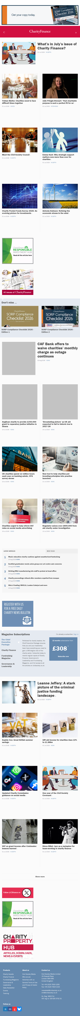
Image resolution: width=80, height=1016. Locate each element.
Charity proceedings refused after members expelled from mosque (33, 578)
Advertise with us (28, 980)
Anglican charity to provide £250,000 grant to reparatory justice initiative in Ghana (19, 424)
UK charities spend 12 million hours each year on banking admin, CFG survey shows (18, 476)
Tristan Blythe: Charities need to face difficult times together (19, 101)
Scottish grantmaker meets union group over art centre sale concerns (35, 564)
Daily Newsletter (8, 988)
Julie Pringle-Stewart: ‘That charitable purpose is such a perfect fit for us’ (59, 101)
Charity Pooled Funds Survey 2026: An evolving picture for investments (19, 211)
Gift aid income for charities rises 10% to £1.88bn (59, 741)
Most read (51, 551)
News (48, 360)
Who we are (26, 977)
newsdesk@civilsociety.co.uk (51, 990)
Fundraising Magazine (7, 656)
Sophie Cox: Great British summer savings (17, 741)
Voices (12, 106)
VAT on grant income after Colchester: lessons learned (19, 847)
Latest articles (9, 551)
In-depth (48, 52)
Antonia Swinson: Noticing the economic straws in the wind (56, 211)
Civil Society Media (29, 974)
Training (6, 993)
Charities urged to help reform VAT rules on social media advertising (18, 526)
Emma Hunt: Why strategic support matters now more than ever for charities (58, 157)
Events (5, 990)
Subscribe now (63, 656)
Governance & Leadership (8, 665)
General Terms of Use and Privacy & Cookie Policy (29, 984)
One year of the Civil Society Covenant (55, 794)
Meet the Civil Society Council (15, 154)
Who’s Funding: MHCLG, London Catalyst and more (27, 585)
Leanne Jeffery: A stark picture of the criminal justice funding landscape (56, 689)
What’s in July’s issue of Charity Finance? (57, 46)
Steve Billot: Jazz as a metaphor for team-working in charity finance (58, 847)
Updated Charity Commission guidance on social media (15, 794)
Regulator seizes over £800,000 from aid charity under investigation (59, 526)
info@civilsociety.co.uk (49, 993)
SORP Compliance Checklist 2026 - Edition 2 (58, 330)
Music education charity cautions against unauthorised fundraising (34, 557)
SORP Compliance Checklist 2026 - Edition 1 (18, 330)
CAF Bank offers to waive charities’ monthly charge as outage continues (58, 350)
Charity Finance (9, 650)
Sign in (76, 634)
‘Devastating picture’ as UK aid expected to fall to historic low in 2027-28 (57, 424)
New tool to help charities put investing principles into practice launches (57, 476)
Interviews (54, 106)
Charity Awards (8, 974)
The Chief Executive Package (6, 642)
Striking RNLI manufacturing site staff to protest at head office (32, 571)
